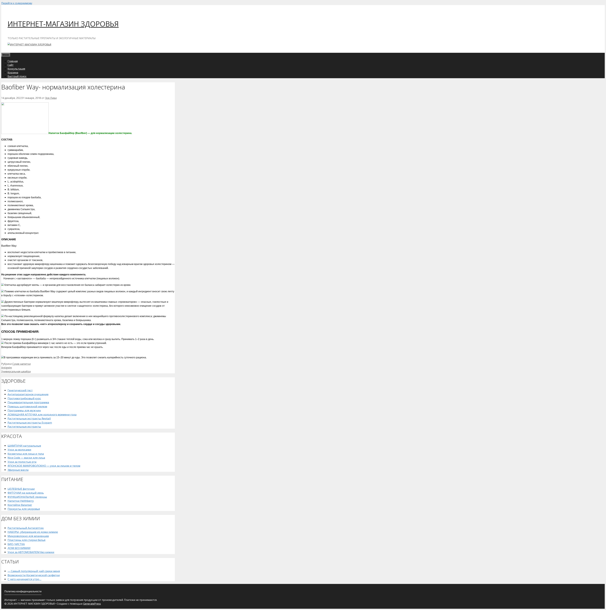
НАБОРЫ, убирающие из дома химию (33, 532)
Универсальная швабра (16, 371)
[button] (88, 239)
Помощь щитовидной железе (27, 406)
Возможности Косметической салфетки (34, 575)
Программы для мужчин (24, 410)
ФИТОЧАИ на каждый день (26, 493)
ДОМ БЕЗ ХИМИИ (19, 548)
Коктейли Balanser (20, 505)
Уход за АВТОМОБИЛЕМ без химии (31, 552)
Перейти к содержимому (16, 3)
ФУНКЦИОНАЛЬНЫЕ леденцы (27, 497)
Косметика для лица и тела (26, 453)
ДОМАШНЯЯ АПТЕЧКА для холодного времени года (42, 414)
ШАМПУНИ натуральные (24, 445)
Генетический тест (20, 390)
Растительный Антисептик (26, 528)
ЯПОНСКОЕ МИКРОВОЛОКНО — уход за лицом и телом (44, 465)
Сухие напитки (21, 364)
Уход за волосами (19, 449)
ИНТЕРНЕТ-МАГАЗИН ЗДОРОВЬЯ (63, 24)
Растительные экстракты (24, 426)
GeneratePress (92, 603)
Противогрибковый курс (24, 398)
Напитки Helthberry (21, 501)
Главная (13, 61)
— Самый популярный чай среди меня (34, 571)
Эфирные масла (18, 470)
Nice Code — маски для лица (26, 457)
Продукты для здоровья (24, 509)
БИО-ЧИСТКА (16, 544)
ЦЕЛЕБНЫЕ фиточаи (21, 489)
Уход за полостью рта (22, 462)
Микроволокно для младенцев (28, 536)
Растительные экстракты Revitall (29, 418)
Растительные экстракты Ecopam (30, 422)
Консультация (16, 68)
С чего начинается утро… (24, 579)
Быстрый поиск (17, 76)
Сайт (11, 65)
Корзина (13, 72)
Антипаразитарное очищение (28, 394)
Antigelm (6, 367)
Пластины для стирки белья (26, 540)
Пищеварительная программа (28, 402)
